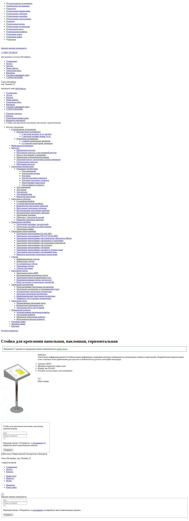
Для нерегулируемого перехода (35, 180)
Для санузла (21, 192)
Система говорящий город (17, 75)
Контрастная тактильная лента (29, 305)
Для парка (26, 176)
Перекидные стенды (25, 261)
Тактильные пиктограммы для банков (33, 247)
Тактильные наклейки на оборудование (33, 227)
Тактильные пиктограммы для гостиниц (34, 245)
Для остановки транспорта (33, 183)
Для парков (21, 190)
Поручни (15, 326)
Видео (9, 481)
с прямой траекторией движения (36, 141)
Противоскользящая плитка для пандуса (34, 280)
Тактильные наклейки (21, 222)
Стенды (14, 257)
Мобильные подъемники (22, 146)
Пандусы (15, 148)
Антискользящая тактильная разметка (32, 312)
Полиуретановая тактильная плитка (32, 275)
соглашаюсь (38, 443)
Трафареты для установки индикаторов (33, 298)
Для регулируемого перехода (34, 178)
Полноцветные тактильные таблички (32, 213)
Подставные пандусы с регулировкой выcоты (36, 153)
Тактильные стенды (25, 266)
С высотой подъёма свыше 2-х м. (36, 136)
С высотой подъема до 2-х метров (36, 134)
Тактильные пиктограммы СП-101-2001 (34, 234)
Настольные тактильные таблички (31, 208)
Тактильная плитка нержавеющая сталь (33, 278)
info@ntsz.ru (20, 88)
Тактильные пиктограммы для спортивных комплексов (40, 243)
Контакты (10, 73)
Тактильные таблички (21, 199)
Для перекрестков (24, 194)
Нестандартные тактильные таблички (33, 210)
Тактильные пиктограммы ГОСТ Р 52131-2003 (37, 236)
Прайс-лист (11, 476)
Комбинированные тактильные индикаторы (35, 296)
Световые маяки (18, 321)
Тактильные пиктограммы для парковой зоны (36, 252)
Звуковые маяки (18, 324)
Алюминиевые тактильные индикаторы (34, 291)
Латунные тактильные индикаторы (31, 294)
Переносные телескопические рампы (32, 157)
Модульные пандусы (25, 164)
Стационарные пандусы (27, 162)
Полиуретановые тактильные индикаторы (35, 287)
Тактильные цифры (25, 229)
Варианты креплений (25, 196)
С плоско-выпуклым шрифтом (29, 203)
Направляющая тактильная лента (31, 303)
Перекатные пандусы (25, 150)
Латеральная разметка (20, 310)
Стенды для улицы (24, 268)
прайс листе (62, 349)
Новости (10, 478)
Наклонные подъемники (27, 139)
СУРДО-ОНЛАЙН (14, 77)
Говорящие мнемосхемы (27, 169)
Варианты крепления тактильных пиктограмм (36, 254)
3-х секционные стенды (26, 264)
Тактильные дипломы (26, 215)
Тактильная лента (19, 301)
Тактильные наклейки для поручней (32, 224)
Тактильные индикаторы (22, 284)
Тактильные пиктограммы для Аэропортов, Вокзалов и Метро (43, 238)
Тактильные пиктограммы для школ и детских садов (39, 250)
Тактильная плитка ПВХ (27, 273)
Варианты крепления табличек (30, 220)
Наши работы (12, 68)
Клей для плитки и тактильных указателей (35, 282)
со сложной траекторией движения (37, 143)
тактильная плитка (19, 271)
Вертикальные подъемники (28, 132)
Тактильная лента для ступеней (30, 308)
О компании (11, 61)
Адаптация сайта (13, 70)
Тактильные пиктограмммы (23, 231)
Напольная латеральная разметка (30, 317)
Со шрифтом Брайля (25, 201)
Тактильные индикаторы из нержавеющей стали (37, 289)
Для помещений (29, 171)
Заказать (46, 375)
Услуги (9, 64)
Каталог (9, 66)
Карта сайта (11, 487)
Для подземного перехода (33, 185)
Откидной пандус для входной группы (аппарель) (38, 159)
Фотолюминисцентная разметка (30, 319)
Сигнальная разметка (25, 315)
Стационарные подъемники (23, 129)
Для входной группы (31, 173)
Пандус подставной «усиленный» (31, 155)
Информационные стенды (27, 259)
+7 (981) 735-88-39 (9, 52)
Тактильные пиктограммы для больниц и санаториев (39, 240)
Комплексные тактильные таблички (32, 206)
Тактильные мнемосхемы (22, 166)
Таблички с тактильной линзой (30, 217)
